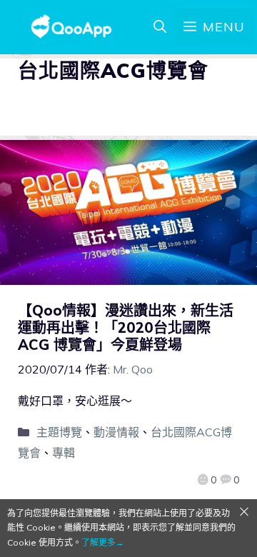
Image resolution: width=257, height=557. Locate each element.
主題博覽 (59, 432)
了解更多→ (102, 542)
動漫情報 (116, 432)
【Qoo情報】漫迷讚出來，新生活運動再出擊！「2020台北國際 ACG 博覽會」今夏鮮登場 (125, 327)
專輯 (63, 453)
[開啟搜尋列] (160, 27)
